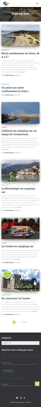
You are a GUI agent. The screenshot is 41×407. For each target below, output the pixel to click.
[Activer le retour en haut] (37, 403)
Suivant (23, 322)
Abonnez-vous (8, 371)
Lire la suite (21, 72)
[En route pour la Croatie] (20, 280)
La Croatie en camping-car (17, 246)
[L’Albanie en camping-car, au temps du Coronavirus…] (20, 113)
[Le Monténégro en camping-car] (20, 170)
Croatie (3, 243)
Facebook (24, 398)
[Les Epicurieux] (6, 3)
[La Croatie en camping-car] (20, 228)
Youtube (17, 398)
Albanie (3, 127)
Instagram (21, 398)
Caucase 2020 (5, 295)
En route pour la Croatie (15, 298)
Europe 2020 (5, 50)
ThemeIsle (27, 402)
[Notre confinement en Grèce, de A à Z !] (20, 35)
